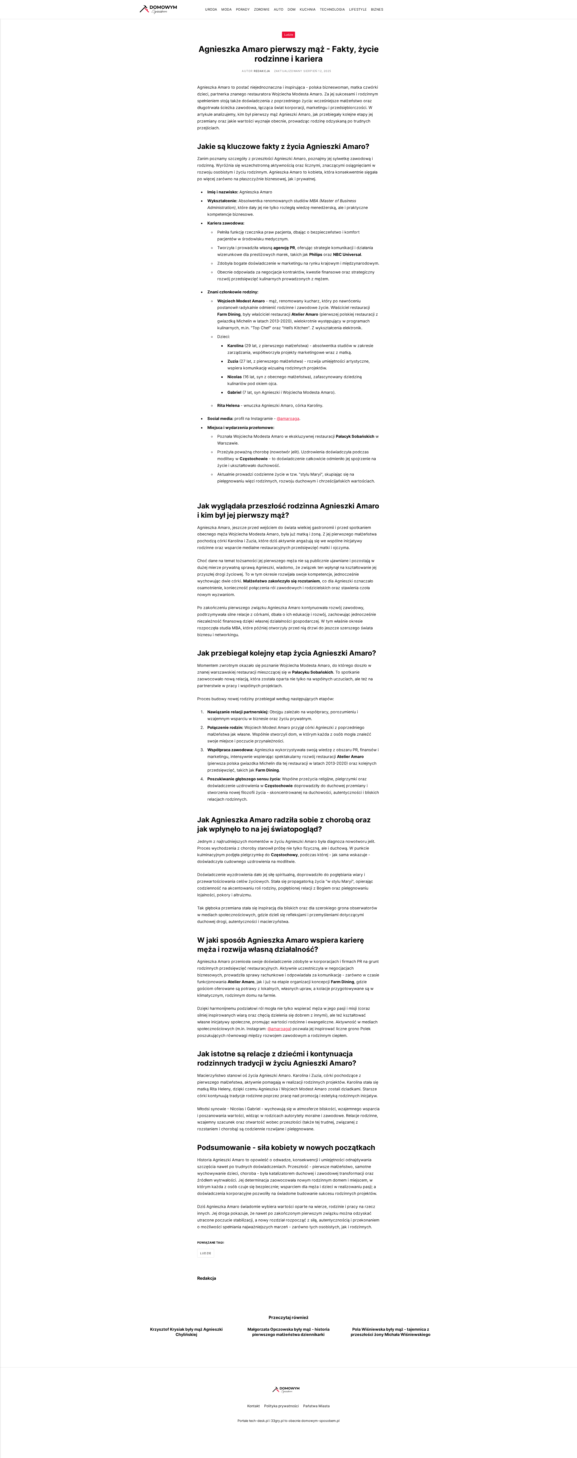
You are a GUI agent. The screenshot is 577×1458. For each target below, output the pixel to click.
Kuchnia (308, 9)
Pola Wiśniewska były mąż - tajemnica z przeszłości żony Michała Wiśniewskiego (390, 1332)
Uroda (211, 9)
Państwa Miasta (316, 1406)
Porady (243, 9)
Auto (279, 9)
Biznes (377, 9)
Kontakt (253, 1406)
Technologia (332, 9)
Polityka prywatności (281, 1406)
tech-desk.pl (258, 1421)
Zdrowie (262, 9)
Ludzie (288, 34)
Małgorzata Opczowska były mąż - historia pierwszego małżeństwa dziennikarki (288, 1332)
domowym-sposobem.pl (320, 1421)
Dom (291, 9)
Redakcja (262, 71)
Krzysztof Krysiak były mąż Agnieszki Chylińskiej (186, 1332)
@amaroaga (288, 418)
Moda (226, 9)
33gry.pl (277, 1421)
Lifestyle (358, 9)
